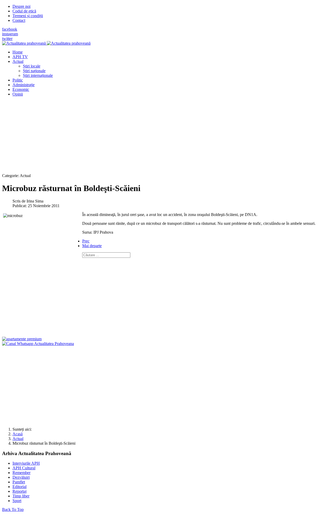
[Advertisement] (158, 137)
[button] (17, 61)
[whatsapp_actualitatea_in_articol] (38, 343)
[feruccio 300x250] (22, 339)
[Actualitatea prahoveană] (46, 43)
